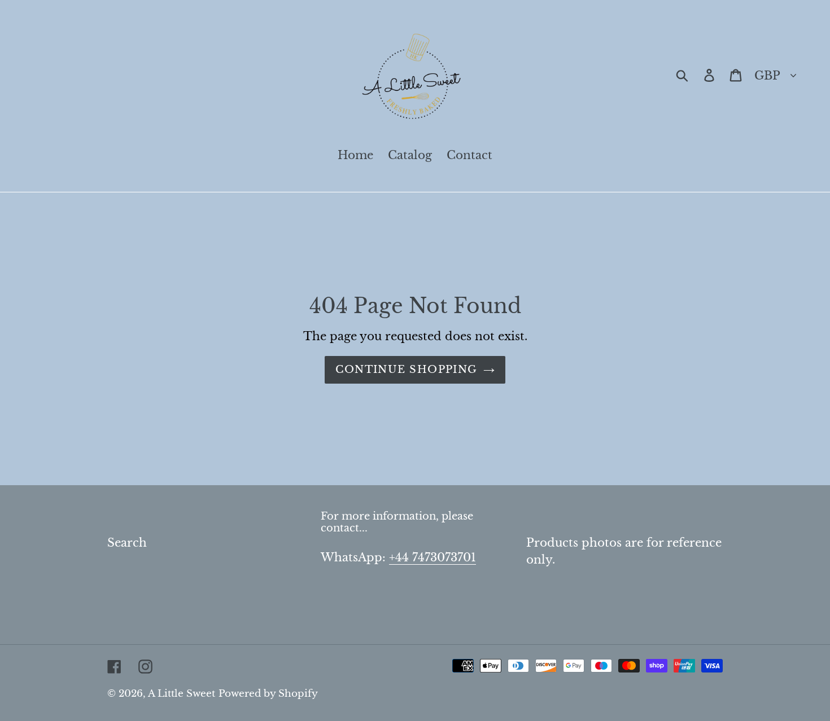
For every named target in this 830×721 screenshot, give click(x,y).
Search (127, 542)
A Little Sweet (181, 694)
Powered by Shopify (268, 694)
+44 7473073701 (432, 557)
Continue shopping (406, 369)
